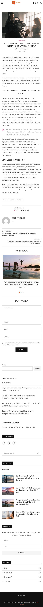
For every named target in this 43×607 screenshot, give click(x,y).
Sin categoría (22, 577)
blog (4, 200)
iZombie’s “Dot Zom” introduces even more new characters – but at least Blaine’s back (28, 490)
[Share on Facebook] (21, 211)
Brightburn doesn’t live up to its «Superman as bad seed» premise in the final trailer (27, 478)
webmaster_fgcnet (22, 49)
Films (22, 568)
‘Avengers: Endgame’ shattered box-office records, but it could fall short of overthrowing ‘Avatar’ (21, 283)
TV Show (22, 582)
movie (12, 200)
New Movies (21, 40)
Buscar (4, 365)
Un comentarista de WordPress (12, 427)
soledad (19, 200)
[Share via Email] (28, 211)
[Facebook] (33, 3)
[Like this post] (18, 211)
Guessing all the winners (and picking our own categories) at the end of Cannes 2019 (28, 514)
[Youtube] (37, 3)
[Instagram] (35, 3)
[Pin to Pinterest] (25, 211)
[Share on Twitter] (23, 211)
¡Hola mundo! (6, 383)
